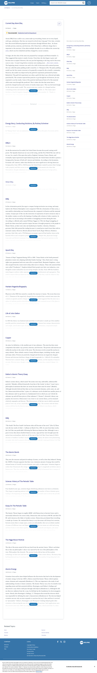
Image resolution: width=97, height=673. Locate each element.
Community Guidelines (32, 647)
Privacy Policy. (39, 671)
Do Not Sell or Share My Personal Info (74, 666)
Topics (37, 3)
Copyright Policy (31, 645)
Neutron (43, 630)
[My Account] (90, 2)
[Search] (83, 3)
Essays (32, 3)
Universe (6, 632)
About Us (6, 644)
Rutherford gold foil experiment (27, 33)
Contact (6, 647)
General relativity (45, 632)
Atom (5, 630)
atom (7, 51)
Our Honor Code (31, 649)
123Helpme (7, 8)
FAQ (5, 649)
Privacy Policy (30, 651)
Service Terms (30, 653)
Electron (6, 635)
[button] (59, 24)
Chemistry (44, 635)
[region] (48, 666)
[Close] (94, 666)
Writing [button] (43, 3)
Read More (33, 129)
